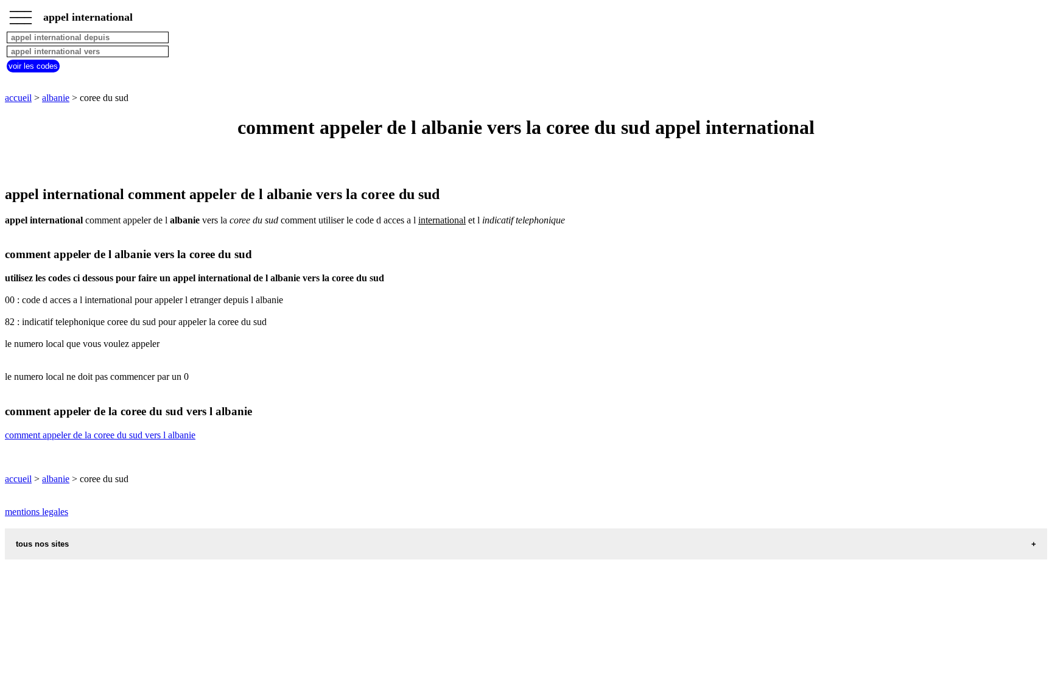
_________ (21, 13)
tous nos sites (42, 544)
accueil (18, 98)
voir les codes (33, 66)
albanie (55, 98)
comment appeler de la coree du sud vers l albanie (100, 435)
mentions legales (36, 511)
